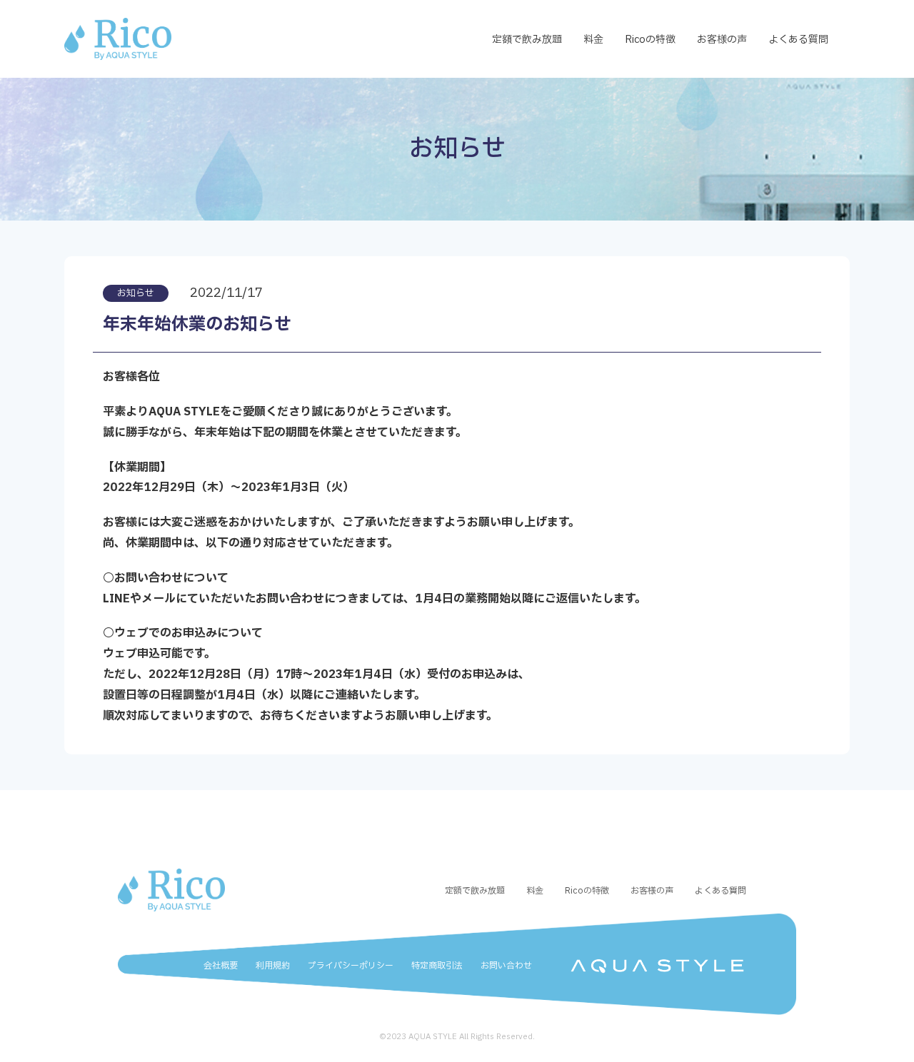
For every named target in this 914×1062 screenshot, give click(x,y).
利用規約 (273, 965)
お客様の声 (722, 39)
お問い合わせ (506, 965)
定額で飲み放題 (527, 39)
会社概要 (221, 965)
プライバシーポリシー (350, 965)
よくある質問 (798, 39)
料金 (593, 39)
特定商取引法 (437, 965)
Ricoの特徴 (650, 39)
